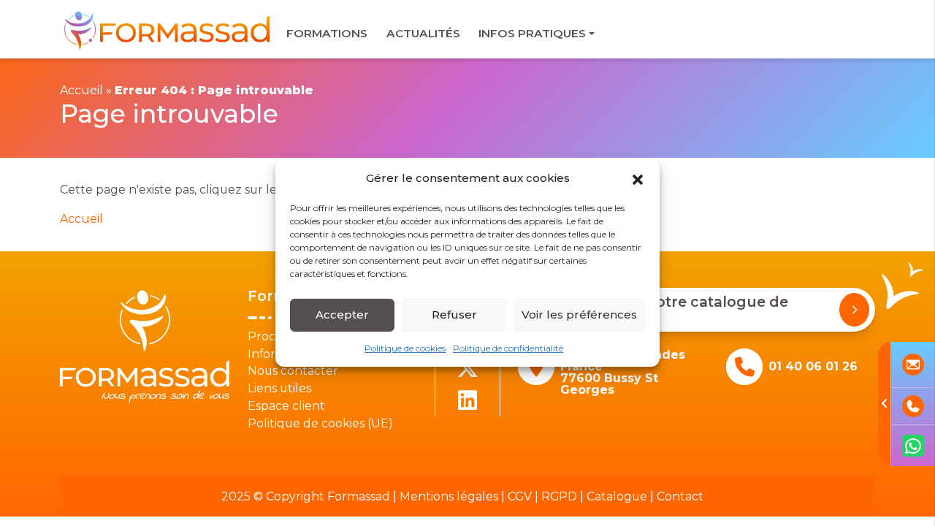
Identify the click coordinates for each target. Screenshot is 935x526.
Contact (680, 496)
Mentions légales (449, 496)
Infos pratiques (532, 33)
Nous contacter (293, 371)
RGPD (559, 496)
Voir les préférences (579, 314)
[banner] (168, 29)
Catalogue (617, 496)
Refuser (454, 314)
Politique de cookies (405, 347)
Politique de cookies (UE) (320, 423)
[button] (637, 178)
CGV (520, 496)
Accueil (81, 90)
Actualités (423, 33)
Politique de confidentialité (508, 347)
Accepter (342, 314)
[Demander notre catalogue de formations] (854, 310)
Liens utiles (279, 388)
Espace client (286, 406)
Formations (326, 33)
